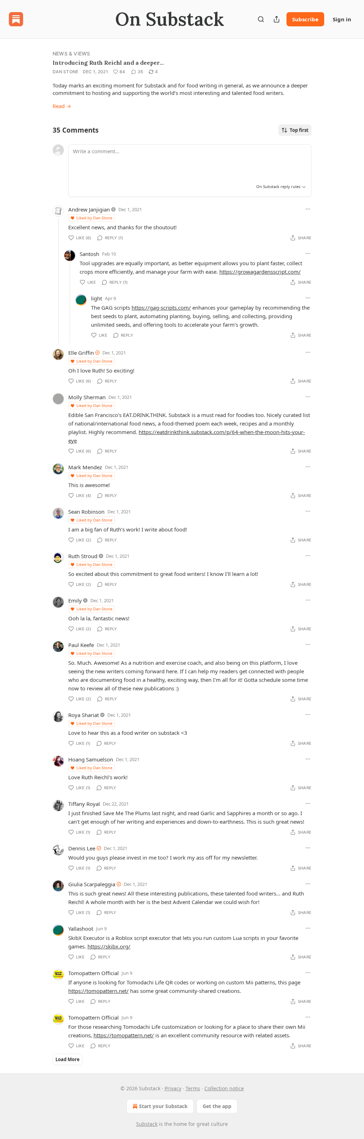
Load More (67, 1059)
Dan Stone (66, 71)
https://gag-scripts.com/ (161, 307)
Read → (62, 105)
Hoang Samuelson (90, 759)
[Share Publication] (276, 19)
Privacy (173, 1088)
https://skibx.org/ (108, 946)
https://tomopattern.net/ (98, 990)
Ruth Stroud (82, 556)
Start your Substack (163, 1106)
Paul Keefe (81, 644)
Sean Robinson (86, 511)
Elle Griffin (81, 352)
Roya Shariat (83, 714)
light (96, 298)
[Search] (261, 19)
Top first (299, 130)
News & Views (71, 53)
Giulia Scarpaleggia (91, 884)
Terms (193, 1088)
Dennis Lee (81, 848)
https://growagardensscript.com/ (260, 271)
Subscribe (305, 19)
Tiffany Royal (84, 803)
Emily (75, 600)
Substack (146, 1124)
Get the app (217, 1106)
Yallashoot (80, 928)
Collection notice (224, 1088)
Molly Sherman (87, 397)
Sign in (342, 19)
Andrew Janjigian (89, 209)
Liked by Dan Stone (94, 217)
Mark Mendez (85, 467)
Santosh (89, 253)
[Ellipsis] (308, 209)
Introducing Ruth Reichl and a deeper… (108, 62)
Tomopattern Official (93, 973)
